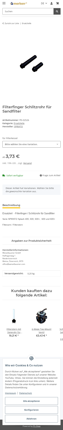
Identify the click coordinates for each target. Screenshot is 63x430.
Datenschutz (25, 393)
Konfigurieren (31, 410)
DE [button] (42, 3)
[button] (51, 3)
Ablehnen (31, 418)
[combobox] (31, 144)
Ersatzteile (19, 123)
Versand (27, 163)
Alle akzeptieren (31, 401)
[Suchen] (57, 11)
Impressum (10, 393)
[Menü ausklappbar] (4, 2)
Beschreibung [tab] (11, 205)
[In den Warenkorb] (4, 33)
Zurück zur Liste (12, 23)
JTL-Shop (36, 426)
